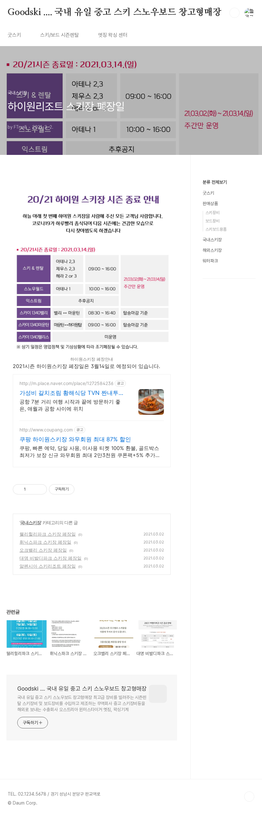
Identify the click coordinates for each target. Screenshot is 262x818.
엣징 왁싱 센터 (112, 35)
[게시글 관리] (40, 489)
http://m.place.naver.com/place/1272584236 (66, 383)
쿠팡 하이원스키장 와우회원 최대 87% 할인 (75, 439)
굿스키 (14, 35)
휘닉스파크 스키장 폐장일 (45, 542)
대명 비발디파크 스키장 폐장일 (50, 558)
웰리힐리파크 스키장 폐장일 (47, 534)
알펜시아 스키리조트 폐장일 (47, 566)
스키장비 (212, 212)
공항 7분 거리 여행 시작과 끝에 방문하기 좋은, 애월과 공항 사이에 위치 (69, 405)
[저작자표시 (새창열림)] (77, 489)
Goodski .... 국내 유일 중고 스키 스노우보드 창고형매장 (114, 12)
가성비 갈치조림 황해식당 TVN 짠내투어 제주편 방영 (71, 393)
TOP (249, 796)
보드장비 (212, 221)
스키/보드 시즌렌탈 (59, 35)
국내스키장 (30, 522)
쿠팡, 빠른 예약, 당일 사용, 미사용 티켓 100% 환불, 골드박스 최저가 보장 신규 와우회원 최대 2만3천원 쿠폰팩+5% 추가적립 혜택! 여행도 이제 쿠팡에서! (89, 452)
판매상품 (210, 203)
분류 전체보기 (215, 182)
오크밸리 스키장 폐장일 (43, 550)
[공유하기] (32, 489)
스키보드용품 (216, 229)
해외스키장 (212, 250)
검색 (234, 13)
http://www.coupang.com (46, 429)
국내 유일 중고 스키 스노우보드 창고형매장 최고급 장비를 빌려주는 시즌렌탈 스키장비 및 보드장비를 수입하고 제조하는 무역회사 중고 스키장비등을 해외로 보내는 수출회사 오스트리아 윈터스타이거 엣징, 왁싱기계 (81, 703)
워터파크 (210, 260)
